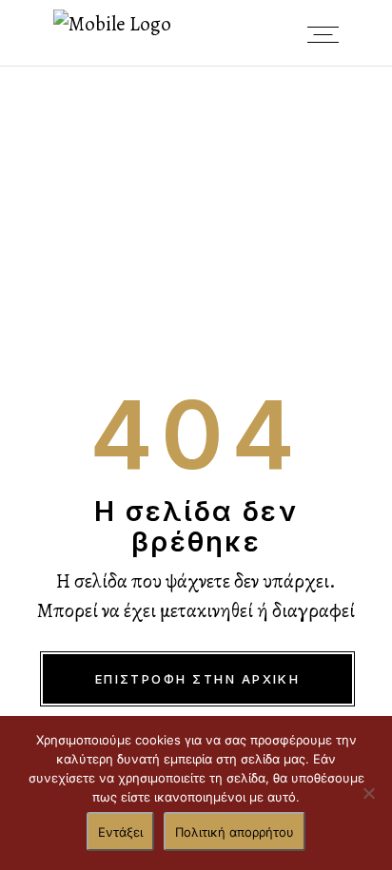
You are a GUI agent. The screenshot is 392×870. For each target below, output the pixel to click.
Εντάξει (120, 832)
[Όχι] (368, 792)
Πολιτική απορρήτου (234, 832)
